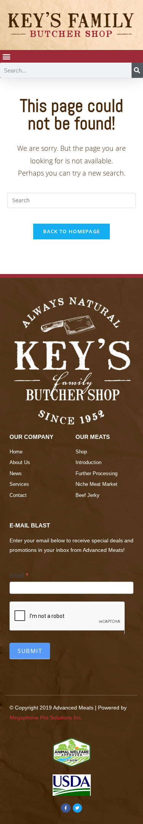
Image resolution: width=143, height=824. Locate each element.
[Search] (137, 70)
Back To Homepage (71, 231)
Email (19, 575)
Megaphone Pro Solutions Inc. (46, 717)
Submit (30, 651)
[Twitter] (77, 808)
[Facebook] (65, 808)
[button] (6, 56)
